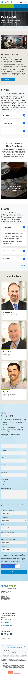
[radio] (14, 482)
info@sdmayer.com (6, 625)
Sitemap (23, 646)
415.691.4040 (5, 622)
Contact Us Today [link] (7, 79)
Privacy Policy (13, 647)
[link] (8, 587)
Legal (7, 647)
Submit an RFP (5, 646)
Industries (7, 27)
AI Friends (19, 647)
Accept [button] (10, 672)
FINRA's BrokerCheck (15, 646)
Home (2, 27)
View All (23, 265)
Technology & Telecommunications (18, 27)
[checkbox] (14, 483)
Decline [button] (17, 672)
